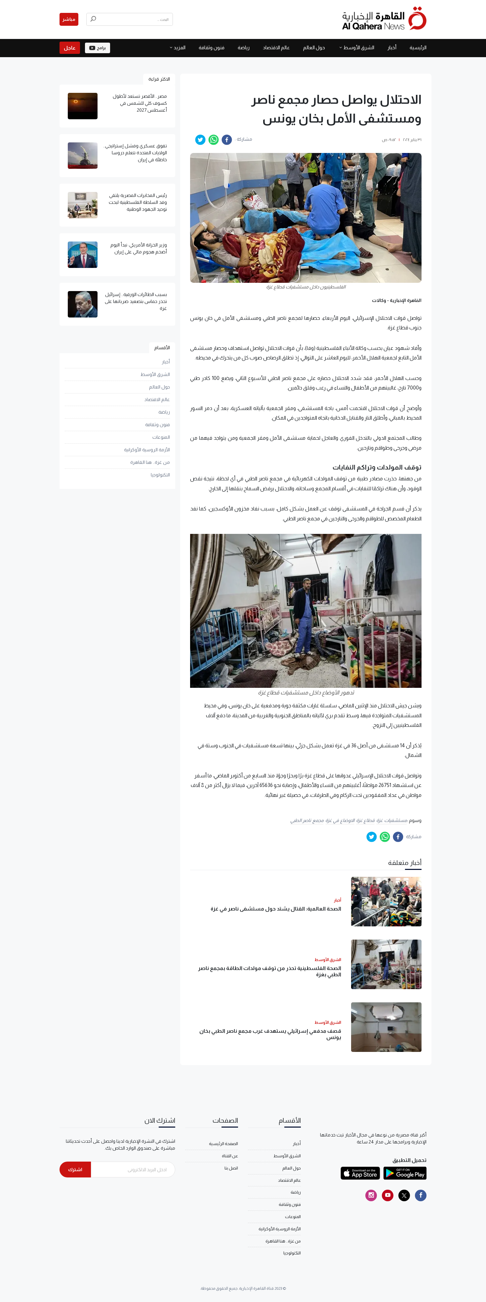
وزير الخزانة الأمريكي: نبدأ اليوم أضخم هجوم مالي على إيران (138, 248)
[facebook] (227, 139)
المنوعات (161, 437)
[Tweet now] (404, 1195)
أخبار (391, 47)
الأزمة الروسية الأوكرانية (147, 449)
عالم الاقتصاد (276, 47)
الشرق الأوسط (358, 47)
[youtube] (387, 1195)
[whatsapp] (213, 139)
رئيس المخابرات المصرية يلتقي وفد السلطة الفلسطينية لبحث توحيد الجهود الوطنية (138, 202)
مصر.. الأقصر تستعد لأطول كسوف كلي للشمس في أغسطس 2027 (140, 103)
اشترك (75, 1169)
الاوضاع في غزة (339, 820)
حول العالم (314, 47)
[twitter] (200, 139)
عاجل (70, 48)
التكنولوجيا (160, 474)
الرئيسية (418, 47)
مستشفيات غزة (391, 820)
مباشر (68, 19)
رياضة (244, 47)
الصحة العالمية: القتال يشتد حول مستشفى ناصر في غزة (276, 908)
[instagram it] (371, 1195)
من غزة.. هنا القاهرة (150, 462)
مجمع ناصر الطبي (307, 820)
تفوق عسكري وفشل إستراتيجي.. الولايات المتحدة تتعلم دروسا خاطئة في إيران (135, 152)
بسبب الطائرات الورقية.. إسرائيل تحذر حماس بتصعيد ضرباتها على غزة (136, 301)
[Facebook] (420, 1195)
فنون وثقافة (211, 47)
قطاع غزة (365, 820)
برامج (101, 48)
